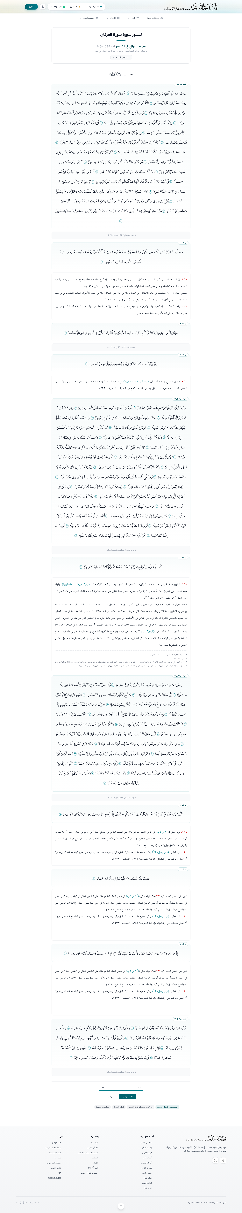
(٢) (139, 630)
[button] (133, 18)
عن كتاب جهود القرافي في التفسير (140, 1107)
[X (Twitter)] (215, 1160)
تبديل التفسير (121, 57)
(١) (146, 596)
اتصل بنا (31, 6)
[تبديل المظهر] (43, 7)
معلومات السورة (102, 1107)
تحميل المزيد (126, 1096)
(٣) (108, 637)
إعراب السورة (119, 1107)
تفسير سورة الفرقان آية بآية (167, 1107)
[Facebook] (223, 1160)
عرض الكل (111, 1096)
